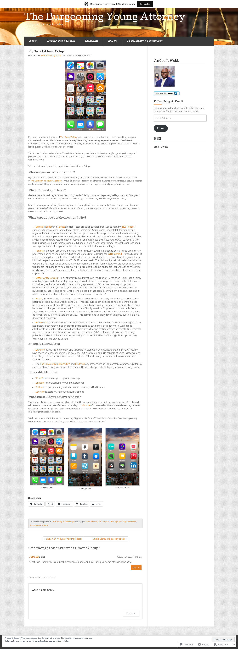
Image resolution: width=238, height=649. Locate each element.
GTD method (115, 254)
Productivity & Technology (145, 41)
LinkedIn (39, 382)
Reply (136, 567)
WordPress (41, 378)
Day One (40, 391)
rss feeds (132, 522)
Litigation (91, 41)
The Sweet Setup (68, 137)
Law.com (40, 349)
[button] (47, 459)
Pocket (61, 227)
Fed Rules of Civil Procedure (55, 364)
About (33, 41)
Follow (160, 128)
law (120, 522)
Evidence (80, 364)
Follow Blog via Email (168, 102)
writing (45, 525)
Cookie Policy (63, 641)
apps (87, 522)
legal (125, 522)
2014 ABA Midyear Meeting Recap (64, 539)
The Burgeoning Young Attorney (46, 181)
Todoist (39, 250)
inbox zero (87, 405)
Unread (39, 227)
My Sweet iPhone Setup (46, 51)
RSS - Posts (161, 147)
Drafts (38, 278)
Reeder (48, 227)
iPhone (106, 522)
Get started (145, 4)
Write (45, 278)
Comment (131, 613)
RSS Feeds (127, 227)
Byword (54, 278)
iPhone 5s (114, 522)
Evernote (40, 322)
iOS (100, 522)
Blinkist (39, 387)
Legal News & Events (61, 41)
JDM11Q (34, 557)
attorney (94, 522)
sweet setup (35, 525)
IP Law (112, 41)
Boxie (38, 298)
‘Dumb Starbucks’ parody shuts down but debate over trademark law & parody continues (105, 539)
